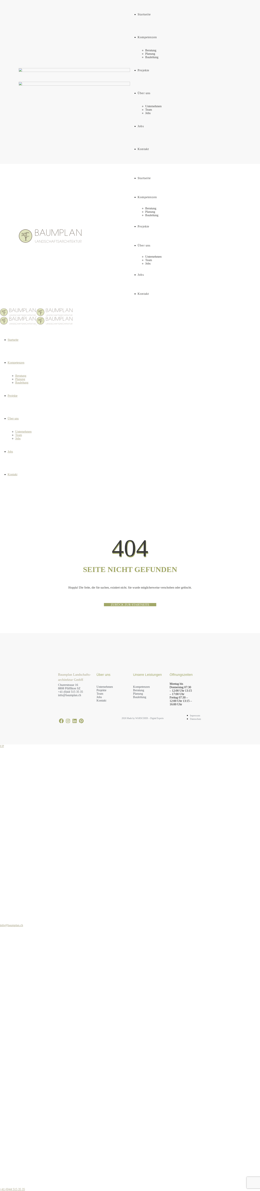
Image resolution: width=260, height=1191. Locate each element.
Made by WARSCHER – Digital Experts (145, 718)
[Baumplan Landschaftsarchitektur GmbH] (36, 315)
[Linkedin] (74, 720)
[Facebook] (61, 720)
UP (2, 746)
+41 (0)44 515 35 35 (70, 691)
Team (100, 693)
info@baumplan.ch (69, 695)
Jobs (99, 697)
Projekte (101, 690)
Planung (138, 693)
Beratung (138, 690)
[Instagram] (68, 720)
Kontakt (101, 700)
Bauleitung (139, 697)
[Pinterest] (81, 720)
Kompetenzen (141, 686)
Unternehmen (105, 686)
